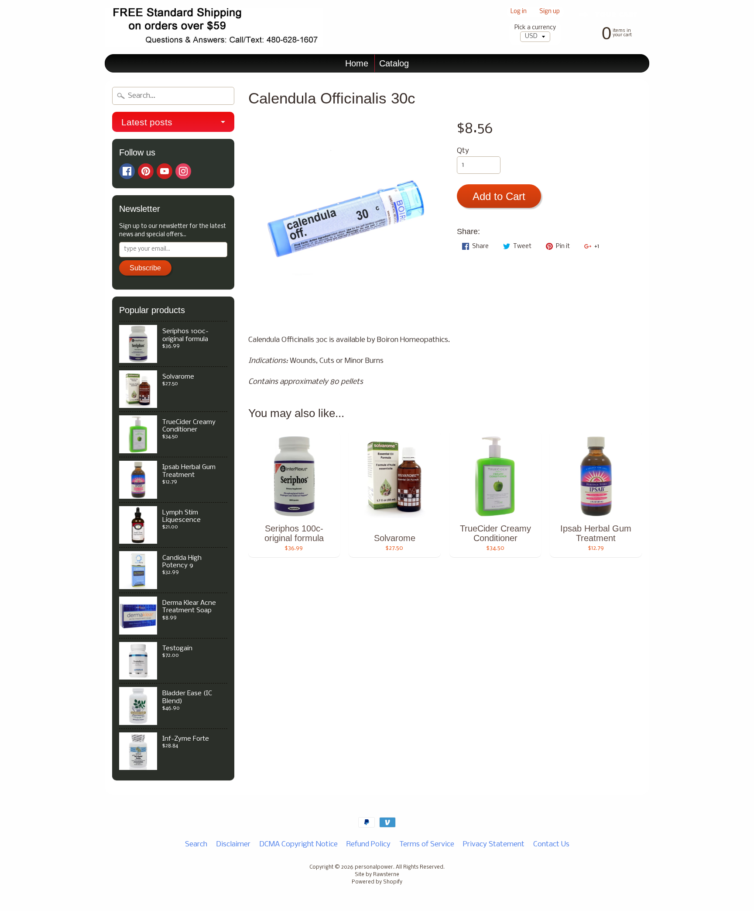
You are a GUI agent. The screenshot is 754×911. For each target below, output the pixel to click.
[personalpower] (214, 27)
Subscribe (145, 268)
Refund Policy (368, 844)
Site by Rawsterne (377, 874)
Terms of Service (426, 844)
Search (196, 844)
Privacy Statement (493, 844)
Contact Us (551, 844)
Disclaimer (233, 844)
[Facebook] (127, 171)
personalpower (374, 867)
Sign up (549, 12)
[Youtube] (164, 171)
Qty (463, 151)
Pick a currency (535, 27)
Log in (519, 12)
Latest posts (146, 122)
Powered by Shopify (377, 882)
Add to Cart (499, 196)
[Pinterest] (146, 171)
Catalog (394, 63)
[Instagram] (183, 171)
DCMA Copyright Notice (298, 844)
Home (356, 63)
